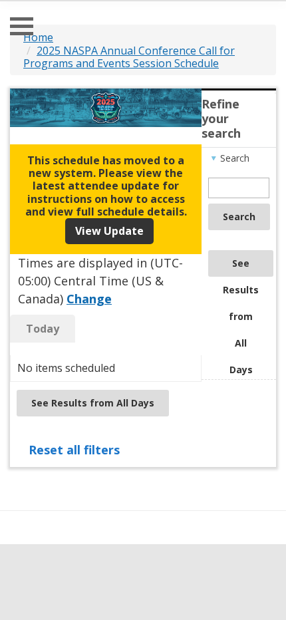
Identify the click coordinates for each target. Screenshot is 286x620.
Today (42, 328)
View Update (109, 231)
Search (239, 216)
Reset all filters (74, 450)
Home (38, 37)
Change (89, 299)
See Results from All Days (241, 267)
